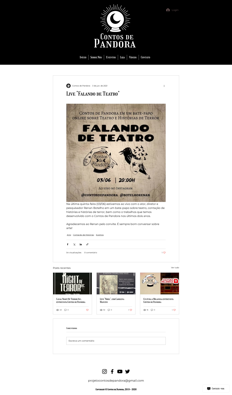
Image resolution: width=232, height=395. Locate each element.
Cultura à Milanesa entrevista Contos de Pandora (158, 300)
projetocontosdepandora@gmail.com (116, 380)
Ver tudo (175, 267)
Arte (69, 235)
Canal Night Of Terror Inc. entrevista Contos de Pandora (70, 300)
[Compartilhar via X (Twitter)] (74, 244)
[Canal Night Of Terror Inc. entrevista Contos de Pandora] (72, 283)
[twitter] (127, 371)
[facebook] (112, 371)
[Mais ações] (164, 85)
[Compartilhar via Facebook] (67, 244)
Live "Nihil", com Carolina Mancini (112, 300)
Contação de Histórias (83, 235)
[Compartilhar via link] (87, 244)
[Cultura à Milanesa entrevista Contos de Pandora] (159, 283)
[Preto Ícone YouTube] (120, 371)
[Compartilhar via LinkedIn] (80, 244)
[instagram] (104, 371)
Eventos (100, 235)
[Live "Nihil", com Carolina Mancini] (116, 283)
